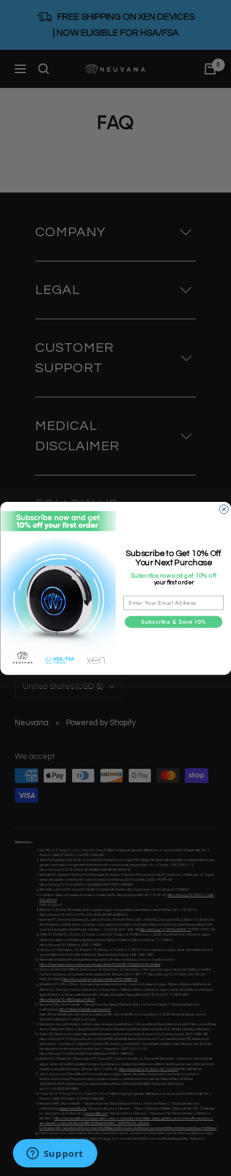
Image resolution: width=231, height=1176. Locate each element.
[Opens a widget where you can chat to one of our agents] (54, 1154)
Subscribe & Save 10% (173, 621)
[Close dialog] (223, 508)
